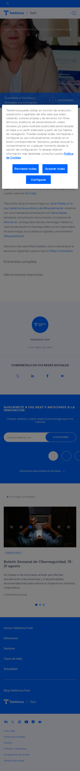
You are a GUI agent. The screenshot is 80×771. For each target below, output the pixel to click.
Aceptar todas (55, 168)
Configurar (38, 179)
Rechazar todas (25, 168)
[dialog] (40, 147)
